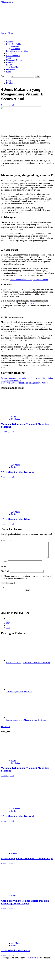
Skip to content (7, 2)
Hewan (9, 65)
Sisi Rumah (5, 727)
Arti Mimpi (15, 49)
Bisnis (8, 72)
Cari (2, 587)
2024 (8, 621)
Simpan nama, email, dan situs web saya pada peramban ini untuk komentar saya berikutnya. (26, 577)
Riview (14, 853)
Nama (4, 562)
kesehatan (33, 303)
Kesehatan (10, 62)
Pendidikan (10, 69)
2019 (8, 628)
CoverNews (33, 958)
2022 (8, 625)
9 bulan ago (6, 524)
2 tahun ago (6, 105)
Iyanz (13, 863)
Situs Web (5, 571)
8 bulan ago (6, 432)
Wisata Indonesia (13, 55)
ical (12, 105)
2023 (8, 623)
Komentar (6, 540)
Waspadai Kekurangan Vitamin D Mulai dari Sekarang (28, 662)
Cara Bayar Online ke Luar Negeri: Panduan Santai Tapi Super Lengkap (25, 902)
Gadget (9, 58)
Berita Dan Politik (13, 44)
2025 (8, 618)
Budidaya (15, 46)
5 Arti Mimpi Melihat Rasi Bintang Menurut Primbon (24, 383)
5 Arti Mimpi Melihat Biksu (15, 519)
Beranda (9, 42)
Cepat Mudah (22, 15)
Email (4, 566)
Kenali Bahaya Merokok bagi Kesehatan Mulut (29, 280)
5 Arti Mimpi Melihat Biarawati (17, 472)
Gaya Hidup (11, 53)
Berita (8, 81)
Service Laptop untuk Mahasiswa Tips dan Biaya (26, 720)
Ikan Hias (15, 67)
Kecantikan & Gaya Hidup (17, 51)
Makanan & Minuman (15, 60)
